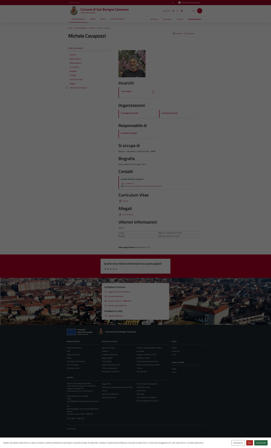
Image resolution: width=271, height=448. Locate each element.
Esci (249, 442)
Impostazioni (238, 442)
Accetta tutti (261, 442)
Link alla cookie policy (195, 442)
